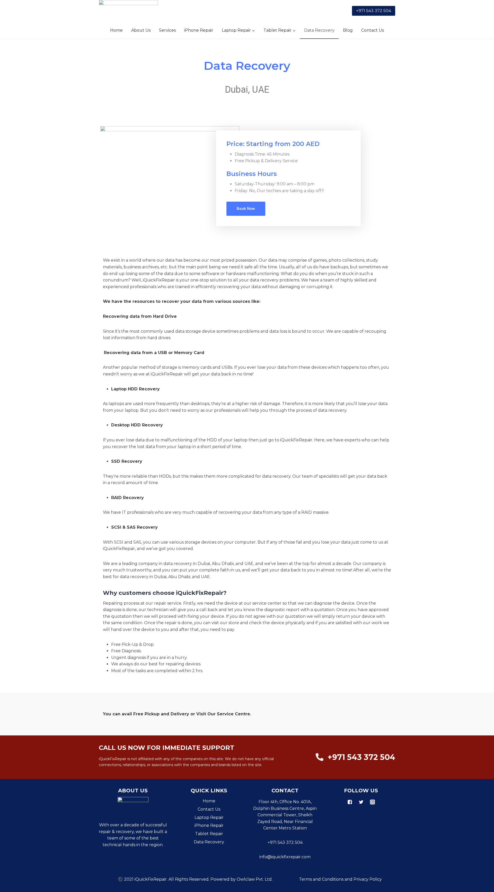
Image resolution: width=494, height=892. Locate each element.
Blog (348, 30)
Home (116, 30)
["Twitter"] (361, 802)
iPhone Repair (198, 30)
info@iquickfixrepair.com (285, 856)
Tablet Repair (209, 833)
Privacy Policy (368, 879)
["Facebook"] (350, 802)
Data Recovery (319, 30)
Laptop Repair (209, 817)
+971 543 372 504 (373, 10)
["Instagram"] (372, 802)
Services (167, 30)
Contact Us (372, 30)
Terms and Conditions (321, 879)
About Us (141, 30)
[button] (253, 30)
